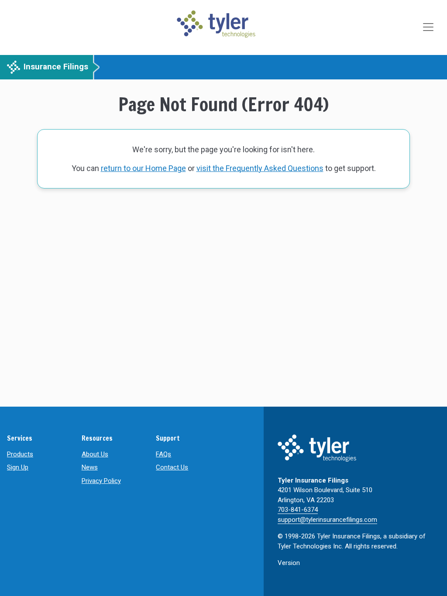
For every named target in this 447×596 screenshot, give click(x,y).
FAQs (163, 454)
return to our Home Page (143, 168)
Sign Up (17, 467)
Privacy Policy (101, 481)
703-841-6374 (298, 510)
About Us (95, 454)
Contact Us (172, 467)
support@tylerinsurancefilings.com (327, 520)
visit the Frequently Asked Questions (259, 168)
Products (20, 454)
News (90, 467)
